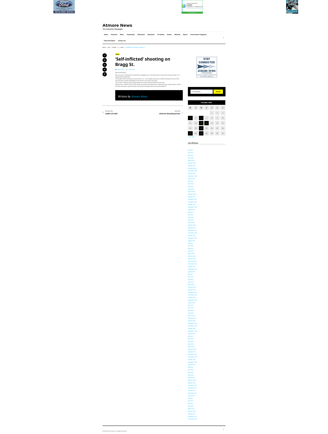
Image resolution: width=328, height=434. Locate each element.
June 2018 (190, 370)
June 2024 (190, 184)
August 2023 (191, 209)
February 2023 (192, 225)
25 (190, 133)
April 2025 (191, 158)
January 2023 (191, 228)
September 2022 (192, 238)
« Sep (189, 137)
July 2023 (190, 212)
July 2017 (190, 398)
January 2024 (191, 197)
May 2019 (190, 341)
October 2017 (191, 390)
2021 (109, 47)
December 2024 (192, 168)
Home (106, 34)
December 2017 (192, 385)
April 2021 (191, 282)
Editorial (177, 34)
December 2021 (192, 261)
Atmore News (117, 25)
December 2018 (192, 354)
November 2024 (192, 171)
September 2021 (192, 269)
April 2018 (191, 375)
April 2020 (191, 313)
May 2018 (190, 372)
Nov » (193, 137)
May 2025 (190, 155)
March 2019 (191, 346)
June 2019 (190, 339)
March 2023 (191, 222)
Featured (114, 34)
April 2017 (191, 406)
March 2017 (191, 408)
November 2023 (192, 202)
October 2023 (191, 204)
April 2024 (191, 189)
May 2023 (190, 217)
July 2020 (190, 305)
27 (201, 133)
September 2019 (192, 331)
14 (206, 123)
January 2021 (191, 290)
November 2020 (192, 295)
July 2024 (190, 181)
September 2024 (192, 176)
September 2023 (192, 207)
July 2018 (190, 367)
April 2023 (191, 220)
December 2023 (192, 199)
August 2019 (191, 333)
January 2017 (191, 414)
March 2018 (191, 377)
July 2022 (190, 243)
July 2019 (190, 336)
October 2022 (191, 235)
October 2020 (191, 297)
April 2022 (191, 251)
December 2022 (192, 230)
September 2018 (192, 362)
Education (151, 34)
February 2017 (192, 411)
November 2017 (192, 388)
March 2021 (191, 284)
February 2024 (192, 194)
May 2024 (190, 186)
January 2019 (191, 352)
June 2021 (190, 277)
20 (201, 128)
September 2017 (192, 393)
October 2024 (191, 173)
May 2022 (190, 248)
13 (201, 123)
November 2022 (192, 233)
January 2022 (191, 259)
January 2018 (191, 383)
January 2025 (191, 166)
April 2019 (191, 344)
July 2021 (190, 274)
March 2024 (191, 191)
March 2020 (191, 315)
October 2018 (191, 359)
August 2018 (191, 364)
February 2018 (192, 380)
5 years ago (131, 69)
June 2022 (190, 246)
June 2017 (190, 401)
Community (131, 34)
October (114, 47)
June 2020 (190, 308)
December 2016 (192, 416)
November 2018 (192, 357)
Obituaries (141, 34)
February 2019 (192, 349)
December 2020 (192, 292)
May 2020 (190, 310)
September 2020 (192, 300)
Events (169, 34)
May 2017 (190, 403)
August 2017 (191, 395)
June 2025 (190, 153)
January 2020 (191, 321)
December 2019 (192, 323)
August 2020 (191, 302)
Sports (185, 34)
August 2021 (191, 271)
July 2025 (190, 150)
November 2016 (192, 419)
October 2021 (191, 266)
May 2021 (190, 279)
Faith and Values (109, 41)
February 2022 (192, 256)
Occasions (160, 34)
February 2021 (192, 287)
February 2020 (192, 318)
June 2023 (190, 215)
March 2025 (191, 160)
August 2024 (191, 178)
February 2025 (192, 163)
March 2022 (191, 253)
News (122, 34)
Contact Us (122, 41)
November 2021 (192, 264)
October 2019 (191, 328)
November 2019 (192, 326)
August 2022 (191, 240)
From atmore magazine (198, 34)
